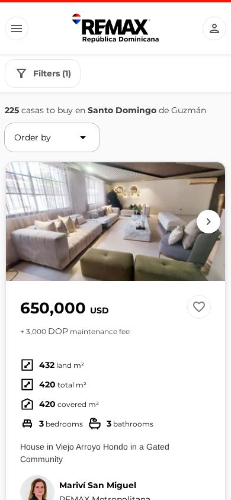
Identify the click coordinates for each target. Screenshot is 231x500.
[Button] (16, 28)
